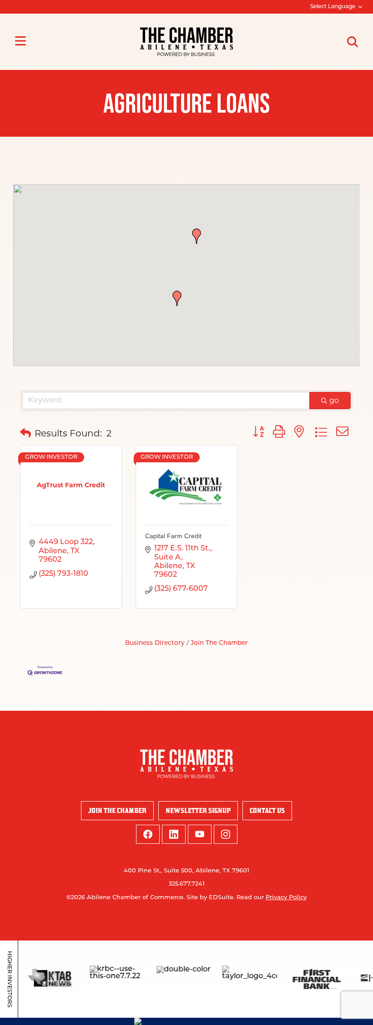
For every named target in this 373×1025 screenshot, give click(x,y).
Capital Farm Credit (173, 536)
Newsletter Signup (198, 810)
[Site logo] (186, 41)
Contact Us (267, 810)
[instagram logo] (225, 834)
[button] (196, 236)
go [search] (334, 400)
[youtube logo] (200, 834)
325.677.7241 (187, 884)
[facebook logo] (148, 834)
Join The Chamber (219, 643)
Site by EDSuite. (210, 898)
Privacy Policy (286, 898)
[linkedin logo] (174, 834)
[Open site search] (352, 42)
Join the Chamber (117, 810)
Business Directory (155, 643)
